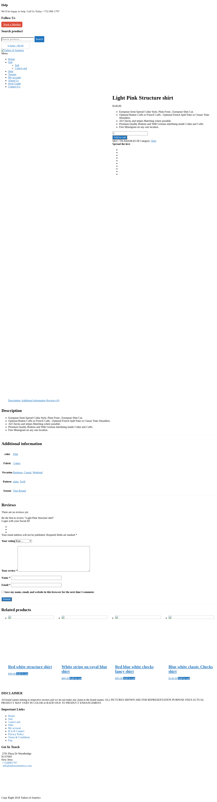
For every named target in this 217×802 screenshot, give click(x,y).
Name (6, 577)
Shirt (10, 71)
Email (6, 584)
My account (14, 77)
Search (39, 39)
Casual (27, 472)
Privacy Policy (16, 734)
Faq (10, 740)
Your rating (8, 541)
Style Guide (14, 83)
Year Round (19, 490)
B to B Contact (16, 731)
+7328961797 (9, 762)
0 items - (16, 45)
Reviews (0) (52, 400)
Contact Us (14, 86)
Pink (15, 454)
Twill (22, 481)
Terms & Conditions (19, 737)
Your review (10, 570)
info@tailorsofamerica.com (16, 765)
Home (11, 59)
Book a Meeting (12, 24)
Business (18, 472)
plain (15, 481)
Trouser (12, 74)
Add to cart (120, 137)
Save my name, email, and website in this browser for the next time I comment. (49, 592)
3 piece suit (21, 68)
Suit (10, 62)
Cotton (16, 463)
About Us (13, 80)
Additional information (33, 400)
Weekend (38, 472)
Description (14, 400)
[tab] (14, 400)
